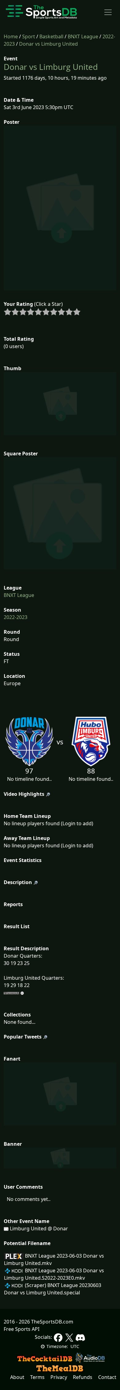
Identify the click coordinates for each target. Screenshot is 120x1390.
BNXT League (83, 36)
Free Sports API (21, 1329)
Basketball (51, 36)
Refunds (82, 1377)
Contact (107, 1377)
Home (11, 36)
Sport (28, 36)
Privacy (58, 1377)
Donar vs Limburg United (48, 43)
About (17, 1377)
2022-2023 (15, 617)
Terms (37, 1377)
